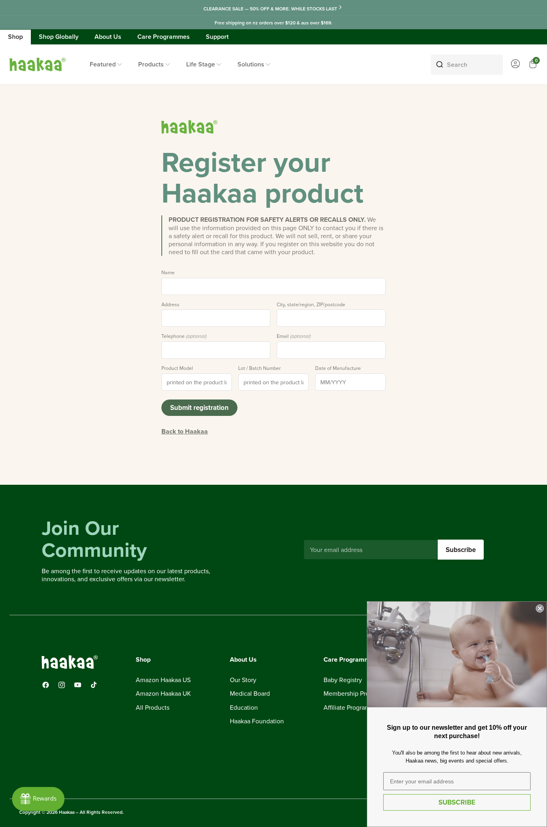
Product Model (177, 368)
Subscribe (461, 549)
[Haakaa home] (189, 127)
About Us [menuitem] (108, 36)
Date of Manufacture (338, 368)
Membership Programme (358, 693)
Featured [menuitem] (103, 64)
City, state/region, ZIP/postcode (311, 304)
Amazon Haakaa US (163, 680)
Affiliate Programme (351, 707)
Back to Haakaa (184, 431)
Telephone (183, 336)
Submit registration (199, 407)
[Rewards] (38, 799)
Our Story (243, 680)
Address (170, 304)
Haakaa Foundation (257, 721)
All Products (152, 707)
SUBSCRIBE (456, 802)
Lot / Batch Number (259, 368)
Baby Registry (343, 680)
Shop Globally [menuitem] (58, 36)
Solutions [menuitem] (250, 64)
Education (244, 707)
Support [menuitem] (217, 36)
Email (293, 336)
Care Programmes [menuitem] (163, 36)
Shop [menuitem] (15, 36)
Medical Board (250, 693)
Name (168, 272)
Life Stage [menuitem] (200, 64)
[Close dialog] (540, 608)
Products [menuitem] (151, 64)
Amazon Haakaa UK (163, 693)
